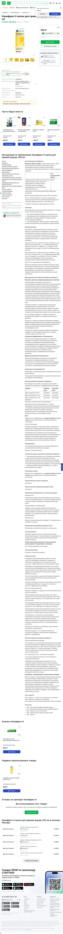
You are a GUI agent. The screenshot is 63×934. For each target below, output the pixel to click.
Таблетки (26, 73)
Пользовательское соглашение (54, 901)
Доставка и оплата (41, 899)
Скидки (6, 7)
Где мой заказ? (40, 902)
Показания (6, 103)
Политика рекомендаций (55, 912)
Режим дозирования (14, 103)
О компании (26, 899)
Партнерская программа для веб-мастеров (29, 911)
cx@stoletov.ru (28, 929)
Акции (12, 7)
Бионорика (18, 92)
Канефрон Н (18, 79)
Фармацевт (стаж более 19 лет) (13, 216)
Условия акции (6, 880)
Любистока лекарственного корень (22, 83)
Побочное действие (25, 103)
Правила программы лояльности (54, 910)
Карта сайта (39, 907)
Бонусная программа (23, 7)
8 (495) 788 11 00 (10, 897)
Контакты (26, 907)
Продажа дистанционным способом (53, 915)
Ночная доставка (41, 900)
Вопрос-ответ (40, 904)
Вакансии (26, 904)
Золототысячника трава (21, 81)
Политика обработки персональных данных (55, 904)
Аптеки (33, 7)
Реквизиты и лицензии (55, 899)
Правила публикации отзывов (54, 907)
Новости (26, 909)
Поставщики (27, 905)
